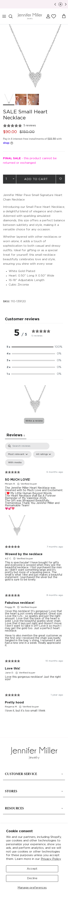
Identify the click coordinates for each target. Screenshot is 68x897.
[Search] (12, 16)
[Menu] (4, 16)
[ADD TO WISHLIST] (60, 179)
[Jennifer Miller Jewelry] (30, 16)
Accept (32, 869)
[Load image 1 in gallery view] (34, 58)
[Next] (65, 4)
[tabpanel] (34, 580)
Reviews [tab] (15, 435)
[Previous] (55, 4)
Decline (32, 878)
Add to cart (36, 179)
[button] (53, 16)
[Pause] (60, 4)
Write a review (34, 421)
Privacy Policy (51, 859)
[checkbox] (15, 462)
